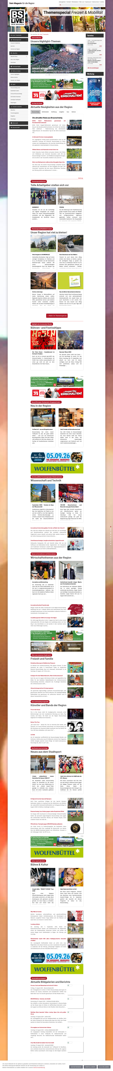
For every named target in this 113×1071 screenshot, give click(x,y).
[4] (51, 75)
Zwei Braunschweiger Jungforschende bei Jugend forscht (47, 540)
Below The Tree (35, 722)
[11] (63, 75)
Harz (68, 112)
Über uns (81, 2)
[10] (61, 75)
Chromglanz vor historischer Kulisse (41, 1027)
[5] (53, 75)
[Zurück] (33, 59)
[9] (59, 75)
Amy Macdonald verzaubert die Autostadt (42, 1042)
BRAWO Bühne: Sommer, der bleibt (40, 999)
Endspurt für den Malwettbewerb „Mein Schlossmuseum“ (47, 675)
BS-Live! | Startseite (43, 34)
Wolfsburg (54, 112)
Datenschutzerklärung (39, 1067)
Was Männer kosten (36, 911)
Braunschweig (35, 112)
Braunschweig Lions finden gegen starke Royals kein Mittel (47, 811)
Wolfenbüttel (45, 112)
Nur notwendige (76, 1067)
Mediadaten (75, 2)
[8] (58, 75)
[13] (66, 75)
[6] (54, 75)
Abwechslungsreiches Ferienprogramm (42, 688)
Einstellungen (90, 1067)
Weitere (74, 112)
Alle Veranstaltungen (93, 68)
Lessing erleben (35, 924)
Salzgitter (61, 112)
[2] (48, 75)
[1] (46, 75)
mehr (100, 46)
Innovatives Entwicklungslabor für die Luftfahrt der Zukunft (48, 528)
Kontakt (69, 2)
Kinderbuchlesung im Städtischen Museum (43, 663)
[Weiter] (81, 59)
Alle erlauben (104, 1067)
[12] (64, 75)
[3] (49, 75)
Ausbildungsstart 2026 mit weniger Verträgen (44, 617)
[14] (67, 75)
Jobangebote (62, 2)
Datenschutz (95, 2)
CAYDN (33, 734)
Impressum (88, 2)
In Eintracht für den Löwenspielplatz (42, 137)
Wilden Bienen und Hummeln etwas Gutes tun (45, 149)
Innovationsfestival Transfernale (40, 605)
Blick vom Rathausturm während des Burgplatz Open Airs (48, 162)
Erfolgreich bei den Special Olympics (41, 799)
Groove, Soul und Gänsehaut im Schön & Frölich (44, 985)
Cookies (102, 2)
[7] (56, 75)
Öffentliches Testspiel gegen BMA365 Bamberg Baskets (46, 824)
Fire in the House (35, 709)
